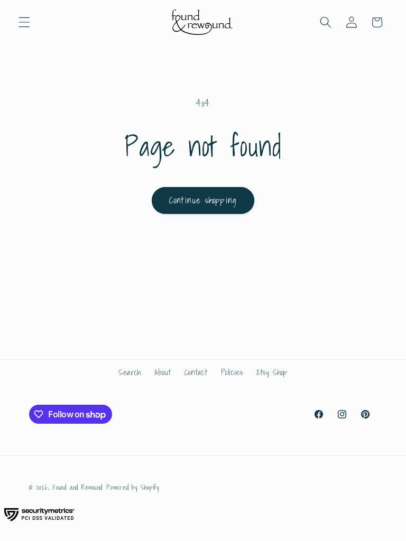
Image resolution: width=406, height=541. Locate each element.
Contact (196, 372)
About (162, 372)
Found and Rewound (78, 487)
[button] (24, 22)
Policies (232, 372)
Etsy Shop (272, 372)
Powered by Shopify (132, 487)
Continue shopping (203, 200)
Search (129, 372)
